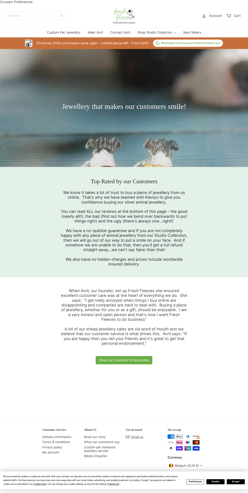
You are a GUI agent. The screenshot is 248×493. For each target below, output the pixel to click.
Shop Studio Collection (155, 32)
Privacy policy (52, 447)
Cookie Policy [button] (40, 484)
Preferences (195, 481)
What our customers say (101, 442)
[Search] (61, 16)
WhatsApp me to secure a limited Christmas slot (190, 42)
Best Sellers (192, 32)
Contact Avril (120, 32)
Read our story (94, 437)
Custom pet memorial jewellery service (99, 449)
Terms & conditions (56, 442)
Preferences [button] (113, 484)
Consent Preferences (16, 2)
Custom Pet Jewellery (63, 32)
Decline (215, 481)
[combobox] (36, 16)
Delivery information (56, 437)
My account (50, 452)
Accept (235, 481)
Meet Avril (95, 32)
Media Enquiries (95, 456)
